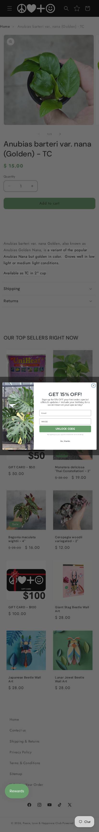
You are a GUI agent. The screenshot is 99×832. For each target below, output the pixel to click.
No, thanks (65, 441)
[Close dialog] (93, 385)
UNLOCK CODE (65, 429)
